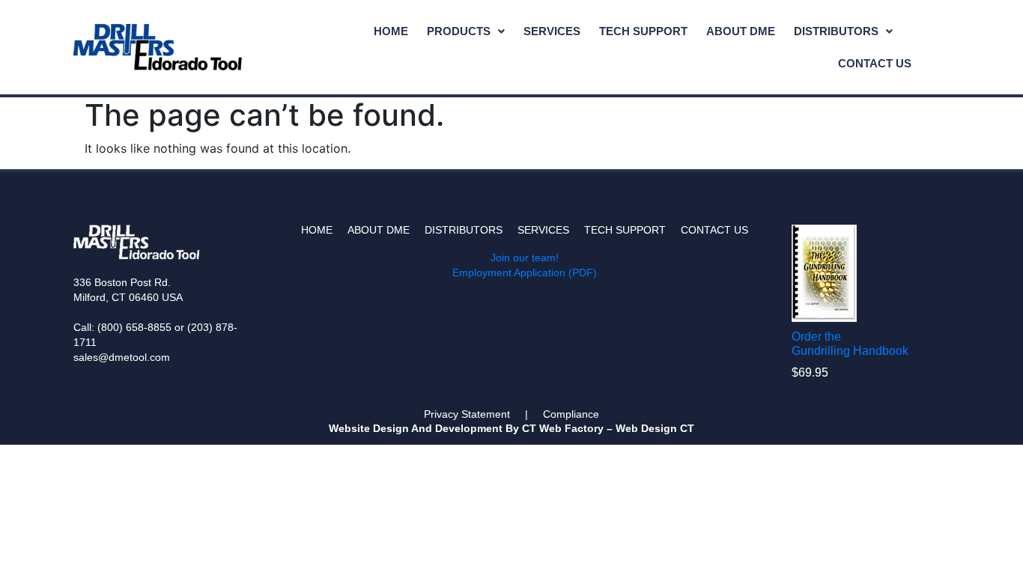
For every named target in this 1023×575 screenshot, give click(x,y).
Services (551, 31)
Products (459, 31)
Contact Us (874, 63)
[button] (466, 31)
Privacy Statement (467, 414)
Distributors (836, 31)
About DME (740, 31)
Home (391, 31)
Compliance (571, 414)
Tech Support (643, 31)
